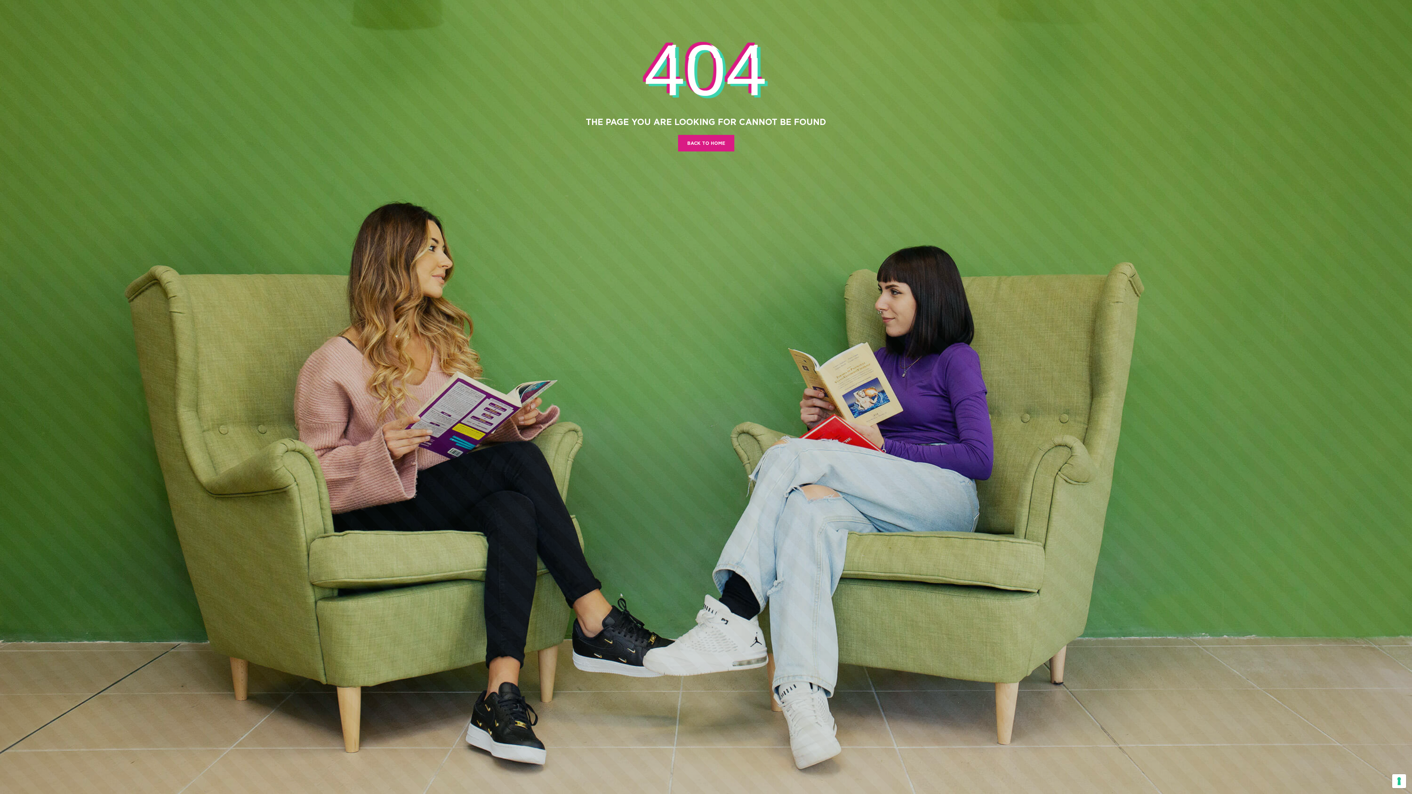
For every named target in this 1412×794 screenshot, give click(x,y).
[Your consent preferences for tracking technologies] (1399, 781)
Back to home (706, 143)
